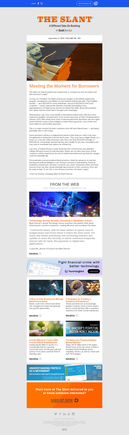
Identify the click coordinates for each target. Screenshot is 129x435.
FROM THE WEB (64, 184)
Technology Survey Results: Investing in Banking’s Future (60, 220)
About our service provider (69, 424)
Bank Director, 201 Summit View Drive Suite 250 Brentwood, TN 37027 (64, 421)
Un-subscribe (60, 423)
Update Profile (56, 424)
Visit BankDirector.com (48, 423)
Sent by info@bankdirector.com (64, 425)
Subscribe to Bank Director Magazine (76, 423)
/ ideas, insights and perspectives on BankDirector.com (64, 188)
